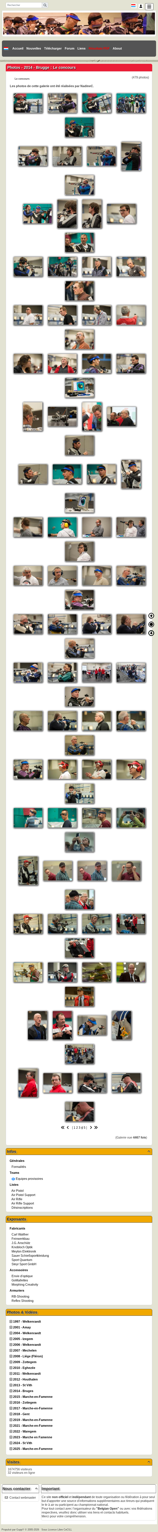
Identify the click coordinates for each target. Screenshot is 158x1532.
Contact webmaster (22, 1497)
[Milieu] (151, 624)
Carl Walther (20, 1234)
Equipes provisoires (29, 1178)
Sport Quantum (22, 1260)
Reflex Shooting (23, 1300)
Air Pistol (17, 1190)
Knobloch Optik (22, 1247)
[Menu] (149, 6)
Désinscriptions (22, 1207)
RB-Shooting (20, 1296)
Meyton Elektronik (24, 1251)
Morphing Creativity (25, 1284)
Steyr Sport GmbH (24, 1264)
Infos (78, 1151)
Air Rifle (16, 1199)
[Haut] (151, 616)
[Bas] (151, 633)
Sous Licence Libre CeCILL (57, 1529)
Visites (78, 1462)
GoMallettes (20, 1280)
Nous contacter (20, 1489)
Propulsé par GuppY (13, 1529)
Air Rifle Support (22, 1203)
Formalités (19, 1166)
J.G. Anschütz (21, 1243)
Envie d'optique (22, 1276)
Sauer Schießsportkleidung (30, 1255)
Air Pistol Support (23, 1195)
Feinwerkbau (20, 1238)
